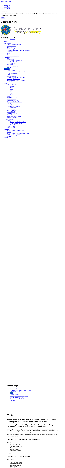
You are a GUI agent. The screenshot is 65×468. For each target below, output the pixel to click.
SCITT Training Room (16, 123)
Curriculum (7, 69)
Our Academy (7, 43)
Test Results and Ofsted (13, 56)
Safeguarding (10, 59)
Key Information (8, 57)
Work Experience (11, 126)
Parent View (7, 7)
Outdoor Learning (11, 76)
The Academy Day (11, 49)
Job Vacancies (10, 136)
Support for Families (12, 114)
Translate (12, 39)
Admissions (10, 64)
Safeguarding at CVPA (16, 60)
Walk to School (11, 112)
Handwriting (10, 81)
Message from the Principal (14, 44)
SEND (8, 53)
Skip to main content (6, 1)
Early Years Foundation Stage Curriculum (17, 71)
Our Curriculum (11, 70)
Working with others (9, 119)
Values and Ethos (11, 46)
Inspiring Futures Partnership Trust (15, 130)
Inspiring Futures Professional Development (18, 133)
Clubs (8, 96)
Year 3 (11, 90)
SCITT (9, 132)
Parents (5, 83)
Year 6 (11, 94)
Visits (8, 74)
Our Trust (6, 129)
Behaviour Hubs (11, 127)
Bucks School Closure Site (13, 110)
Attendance (13, 107)
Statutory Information (12, 66)
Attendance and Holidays (13, 106)
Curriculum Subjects (12, 73)
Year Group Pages (11, 84)
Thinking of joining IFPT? (13, 135)
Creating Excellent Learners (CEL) (15, 77)
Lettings (9, 120)
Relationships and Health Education (16, 80)
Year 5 (11, 93)
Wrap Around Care (11, 97)
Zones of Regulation (12, 117)
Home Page (7, 5)
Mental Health (13, 61)
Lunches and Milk (11, 99)
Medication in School (12, 100)
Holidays (12, 109)
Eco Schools (10, 51)
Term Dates (7, 8)
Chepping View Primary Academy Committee (18, 50)
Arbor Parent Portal (12, 113)
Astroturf (12, 124)
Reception (12, 86)
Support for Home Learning (14, 116)
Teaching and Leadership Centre (18, 122)
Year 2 (11, 89)
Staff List (9, 47)
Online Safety (13, 63)
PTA (8, 54)
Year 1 (11, 87)
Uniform (9, 103)
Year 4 (11, 92)
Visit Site (3, 18)
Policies (9, 67)
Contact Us (6, 137)
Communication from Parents (14, 102)
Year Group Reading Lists (13, 79)
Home (5, 41)
